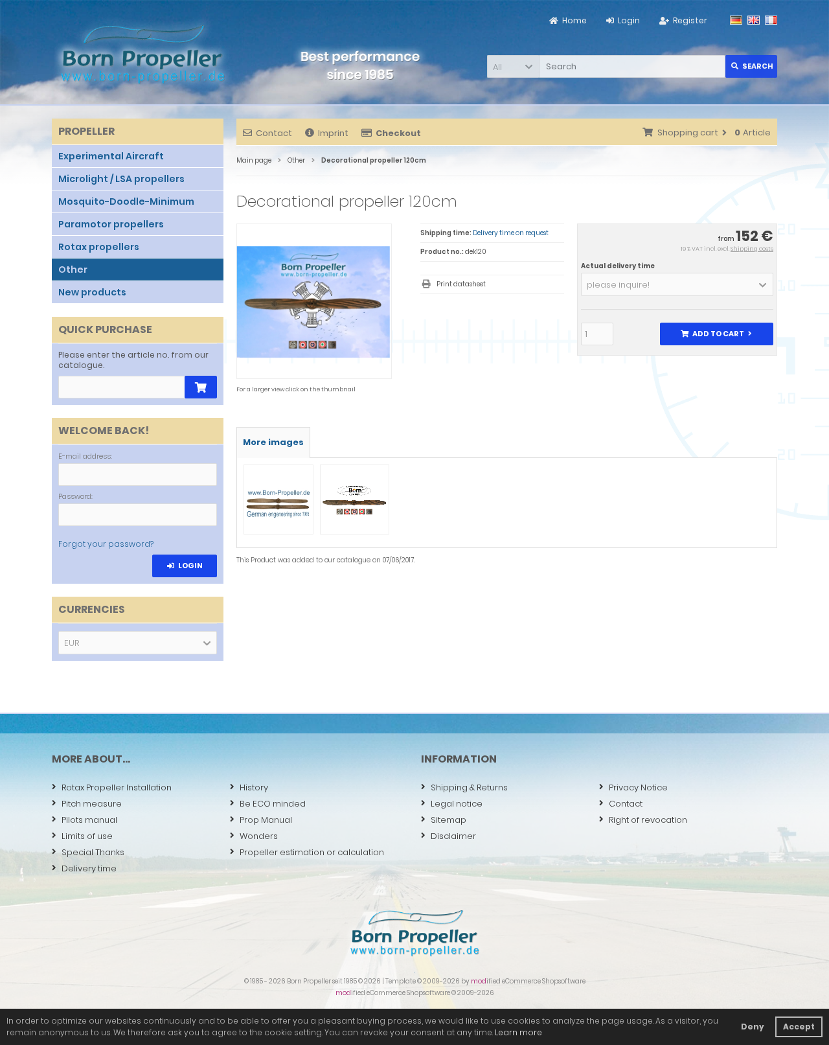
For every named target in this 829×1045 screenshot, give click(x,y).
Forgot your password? (105, 543)
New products (92, 292)
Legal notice (457, 804)
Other (72, 269)
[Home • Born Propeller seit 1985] (142, 54)
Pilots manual (89, 820)
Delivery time (89, 868)
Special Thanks (93, 852)
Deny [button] (752, 1026)
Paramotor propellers (111, 224)
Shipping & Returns (469, 787)
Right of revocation (648, 820)
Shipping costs (752, 249)
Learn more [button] (518, 1032)
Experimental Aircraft (111, 156)
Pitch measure (92, 804)
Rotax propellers (98, 246)
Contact (274, 133)
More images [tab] (273, 442)
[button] (513, 66)
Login (185, 566)
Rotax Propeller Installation (117, 787)
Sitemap (448, 820)
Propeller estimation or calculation (312, 852)
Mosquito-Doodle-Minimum (126, 201)
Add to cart (716, 334)
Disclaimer (453, 836)
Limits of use (87, 836)
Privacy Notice (638, 787)
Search (751, 66)
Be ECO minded (273, 804)
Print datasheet (461, 284)
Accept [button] (799, 1026)
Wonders (259, 836)
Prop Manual (266, 820)
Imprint (333, 133)
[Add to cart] (200, 387)
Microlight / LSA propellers (121, 178)
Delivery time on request (511, 233)
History (254, 787)
